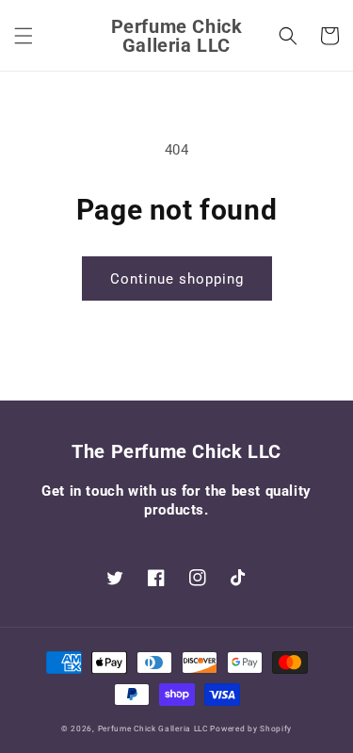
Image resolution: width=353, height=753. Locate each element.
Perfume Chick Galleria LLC (153, 728)
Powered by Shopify (251, 728)
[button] (23, 36)
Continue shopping (177, 278)
